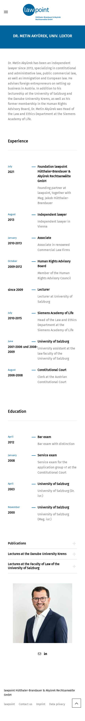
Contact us (25, 704)
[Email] (39, 654)
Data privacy (57, 704)
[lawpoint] (42, 12)
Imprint (40, 704)
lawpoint (9, 704)
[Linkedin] (45, 654)
